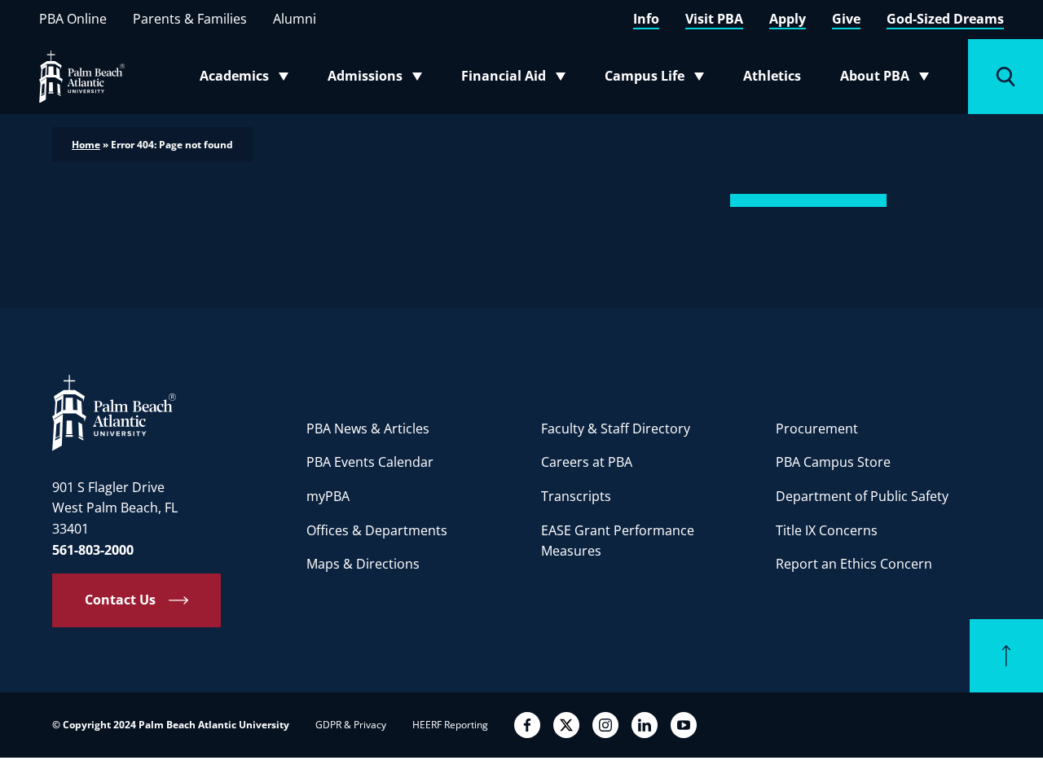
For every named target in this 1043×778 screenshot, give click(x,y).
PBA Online (73, 19)
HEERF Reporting (450, 725)
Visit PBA (714, 19)
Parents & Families (190, 19)
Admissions (380, 79)
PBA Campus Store (833, 462)
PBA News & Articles (367, 428)
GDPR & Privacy (350, 725)
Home (86, 145)
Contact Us (120, 600)
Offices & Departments (376, 530)
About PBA (889, 79)
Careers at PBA (586, 462)
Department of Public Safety (862, 496)
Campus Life (658, 79)
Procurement (817, 428)
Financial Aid (514, 79)
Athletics (772, 76)
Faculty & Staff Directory (615, 428)
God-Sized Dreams (945, 19)
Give (846, 19)
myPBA (328, 496)
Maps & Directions (363, 564)
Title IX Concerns (827, 530)
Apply (787, 19)
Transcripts (576, 496)
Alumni (294, 19)
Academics (249, 79)
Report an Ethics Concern (854, 564)
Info (646, 19)
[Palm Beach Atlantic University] (114, 412)
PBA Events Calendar (369, 462)
